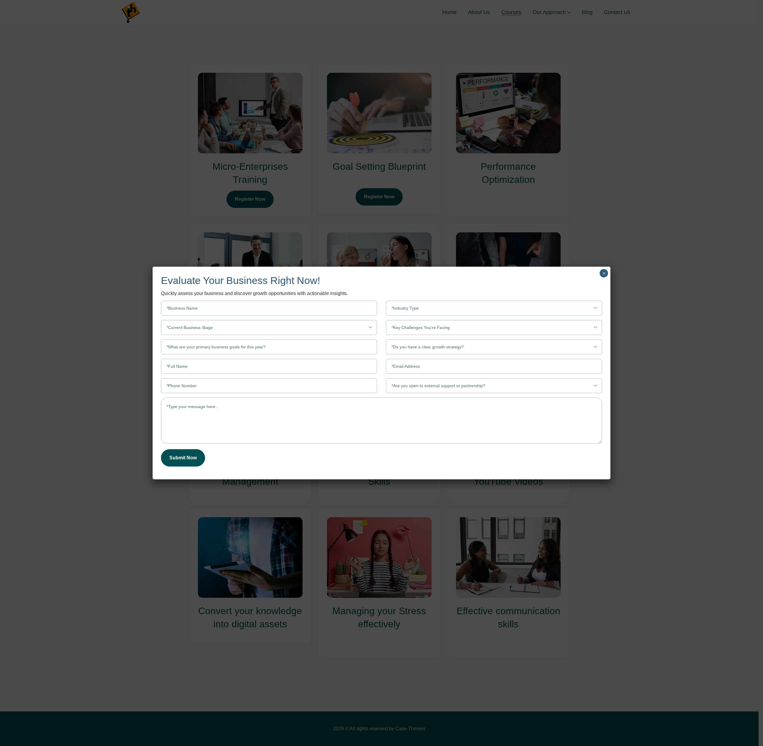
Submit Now (183, 457)
